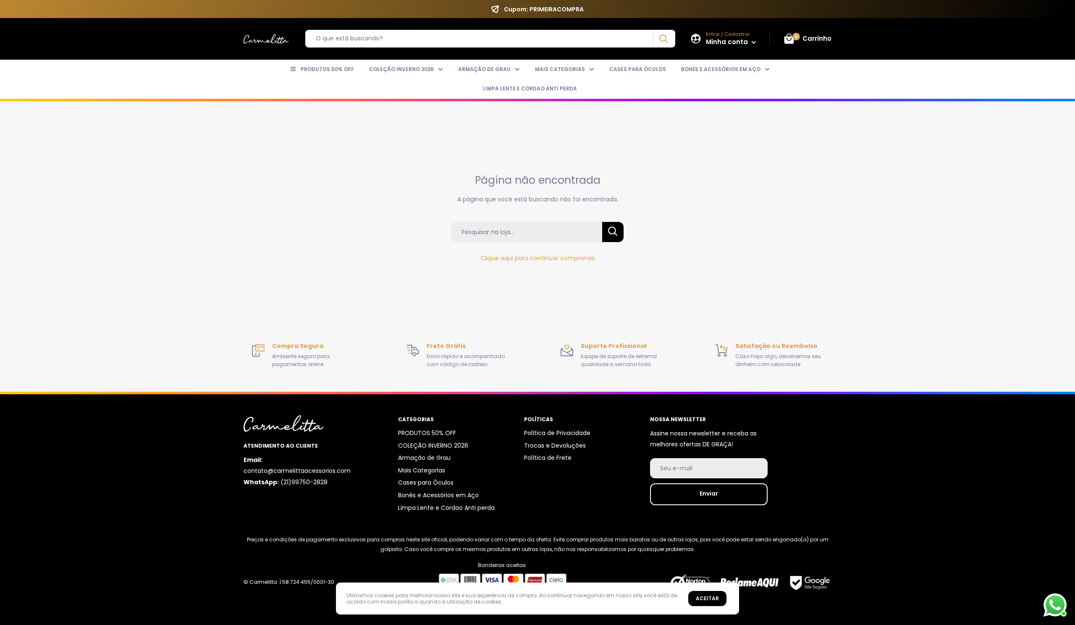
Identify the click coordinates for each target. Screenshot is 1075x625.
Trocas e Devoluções (555, 445)
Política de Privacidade (557, 433)
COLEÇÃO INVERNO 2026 (401, 69)
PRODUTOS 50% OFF (327, 69)
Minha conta (728, 41)
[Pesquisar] (663, 39)
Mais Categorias (560, 69)
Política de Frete (548, 458)
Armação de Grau (484, 69)
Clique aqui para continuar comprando (537, 258)
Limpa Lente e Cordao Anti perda (530, 88)
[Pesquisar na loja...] (613, 232)
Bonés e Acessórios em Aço (720, 69)
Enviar (709, 493)
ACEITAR (707, 598)
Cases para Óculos (637, 69)
